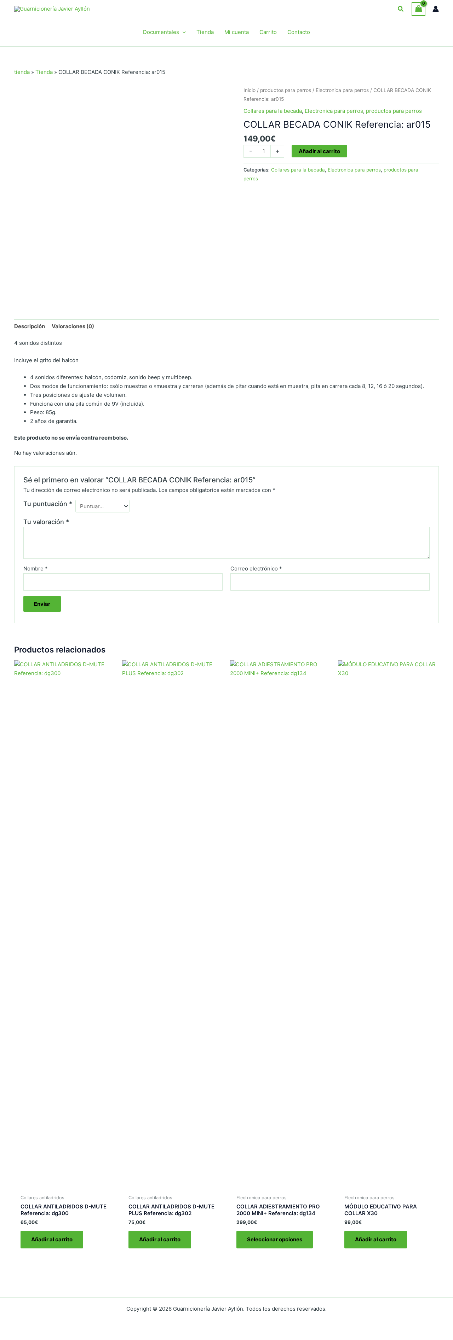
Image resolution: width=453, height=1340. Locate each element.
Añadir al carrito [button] (52, 1239)
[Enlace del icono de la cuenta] (435, 9)
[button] (401, 9)
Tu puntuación (47, 503)
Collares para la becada (272, 111)
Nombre (35, 568)
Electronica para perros (342, 90)
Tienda (44, 72)
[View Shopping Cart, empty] (419, 9)
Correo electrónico (256, 568)
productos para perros (285, 90)
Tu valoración (46, 522)
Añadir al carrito (319, 151)
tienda (22, 72)
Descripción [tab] (29, 326)
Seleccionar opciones (274, 1239)
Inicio (249, 90)
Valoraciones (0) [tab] (73, 326)
